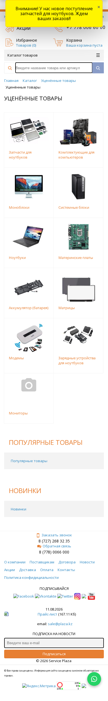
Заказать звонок (57, 535)
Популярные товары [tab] (29, 460)
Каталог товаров (22, 55)
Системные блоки (73, 207)
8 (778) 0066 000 (54, 552)
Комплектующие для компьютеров (76, 155)
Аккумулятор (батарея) (28, 307)
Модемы (16, 357)
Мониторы (18, 413)
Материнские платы (75, 257)
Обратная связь (57, 546)
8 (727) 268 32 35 (54, 541)
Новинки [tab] (18, 509)
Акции (23, 28)
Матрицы (66, 307)
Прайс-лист (47, 614)
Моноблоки (19, 207)
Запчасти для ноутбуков (20, 155)
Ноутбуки (17, 257)
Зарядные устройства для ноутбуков (77, 360)
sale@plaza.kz (60, 623)
